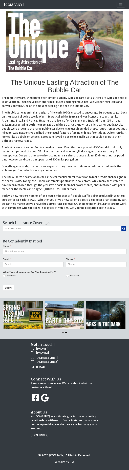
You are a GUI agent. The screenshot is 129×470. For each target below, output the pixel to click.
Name (7, 246)
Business (11, 275)
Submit (8, 287)
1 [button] (63, 332)
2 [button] (66, 332)
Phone (70, 259)
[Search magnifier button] (123, 228)
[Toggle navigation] (121, 5)
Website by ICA (64, 462)
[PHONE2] (42, 352)
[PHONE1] (42, 348)
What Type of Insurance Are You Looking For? (29, 272)
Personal (74, 275)
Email (7, 259)
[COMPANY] (14, 5)
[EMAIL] (41, 367)
